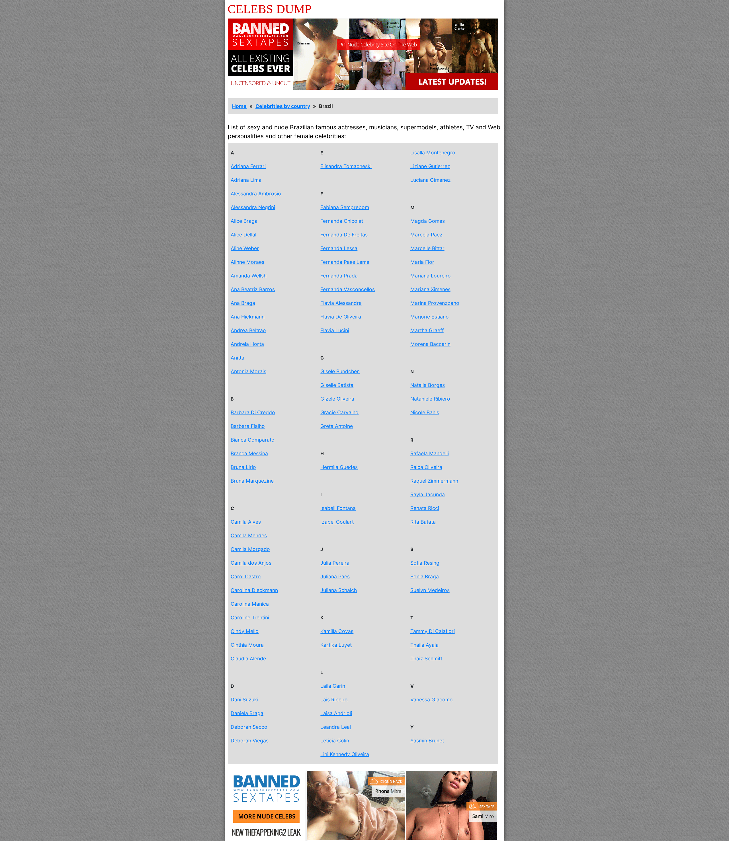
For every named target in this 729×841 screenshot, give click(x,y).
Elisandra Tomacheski (346, 166)
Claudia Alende (248, 659)
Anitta (237, 358)
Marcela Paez (426, 235)
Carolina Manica (250, 604)
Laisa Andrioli (336, 713)
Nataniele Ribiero (430, 399)
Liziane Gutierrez (430, 166)
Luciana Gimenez (430, 180)
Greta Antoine (336, 426)
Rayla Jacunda (427, 494)
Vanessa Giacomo (431, 700)
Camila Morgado (250, 549)
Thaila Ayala (424, 645)
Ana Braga (243, 303)
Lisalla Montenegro (432, 153)
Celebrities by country (282, 106)
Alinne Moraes (247, 262)
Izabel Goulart (337, 522)
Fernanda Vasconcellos (347, 289)
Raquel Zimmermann (434, 481)
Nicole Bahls (424, 412)
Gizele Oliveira (337, 399)
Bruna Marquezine (252, 481)
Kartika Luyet (336, 645)
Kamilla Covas (336, 631)
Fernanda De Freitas (344, 235)
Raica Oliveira (426, 467)
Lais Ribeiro (334, 700)
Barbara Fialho (248, 426)
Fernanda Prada (339, 276)
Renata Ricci (424, 508)
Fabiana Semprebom (344, 207)
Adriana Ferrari (248, 166)
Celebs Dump (270, 9)
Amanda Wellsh (249, 276)
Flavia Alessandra (341, 303)
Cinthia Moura (247, 645)
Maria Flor (422, 262)
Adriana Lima (246, 180)
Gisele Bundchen (340, 371)
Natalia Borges (427, 385)
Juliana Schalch (338, 590)
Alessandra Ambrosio (256, 194)
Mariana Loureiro (430, 276)
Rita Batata (423, 522)
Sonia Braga (424, 576)
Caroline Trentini (250, 617)
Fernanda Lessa (338, 248)
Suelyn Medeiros (430, 590)
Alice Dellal (243, 235)
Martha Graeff (427, 330)
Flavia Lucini (334, 330)
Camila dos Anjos (251, 563)
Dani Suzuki (244, 700)
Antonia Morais (248, 371)
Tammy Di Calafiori (432, 631)
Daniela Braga (247, 713)
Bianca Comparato (253, 440)
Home (239, 106)
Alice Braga (244, 221)
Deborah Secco (249, 727)
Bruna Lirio (243, 467)
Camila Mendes (249, 535)
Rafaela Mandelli (429, 453)
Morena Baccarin (430, 344)
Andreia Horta (247, 344)
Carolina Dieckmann (254, 590)
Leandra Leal (335, 727)
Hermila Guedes (339, 467)
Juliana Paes (335, 576)
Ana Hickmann (248, 317)
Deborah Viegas (250, 741)
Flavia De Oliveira (340, 317)
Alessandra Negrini (253, 207)
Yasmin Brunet (427, 741)
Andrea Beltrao (248, 330)
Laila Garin (332, 686)
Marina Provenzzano (434, 303)
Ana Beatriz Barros (253, 289)
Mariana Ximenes (430, 289)
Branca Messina (249, 453)
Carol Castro (246, 576)
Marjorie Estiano (429, 317)
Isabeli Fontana (338, 508)
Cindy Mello (245, 631)
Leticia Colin (334, 741)
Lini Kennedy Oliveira (344, 754)
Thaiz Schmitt (426, 659)
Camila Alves (246, 522)
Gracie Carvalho (339, 412)
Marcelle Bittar (427, 248)
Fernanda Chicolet (341, 221)
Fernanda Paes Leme (344, 262)
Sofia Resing (424, 563)
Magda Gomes (427, 221)
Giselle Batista (336, 385)
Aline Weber (245, 248)
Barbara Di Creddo (253, 412)
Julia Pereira (334, 563)
